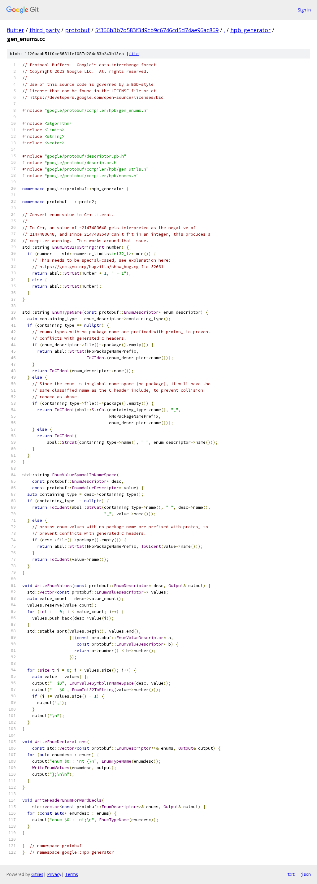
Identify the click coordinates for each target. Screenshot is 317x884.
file (134, 53)
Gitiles (37, 874)
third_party (44, 30)
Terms (71, 874)
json (306, 874)
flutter (15, 30)
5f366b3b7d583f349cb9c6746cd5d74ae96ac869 (157, 30)
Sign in (304, 10)
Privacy (54, 874)
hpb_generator (250, 30)
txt (291, 874)
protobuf (77, 30)
